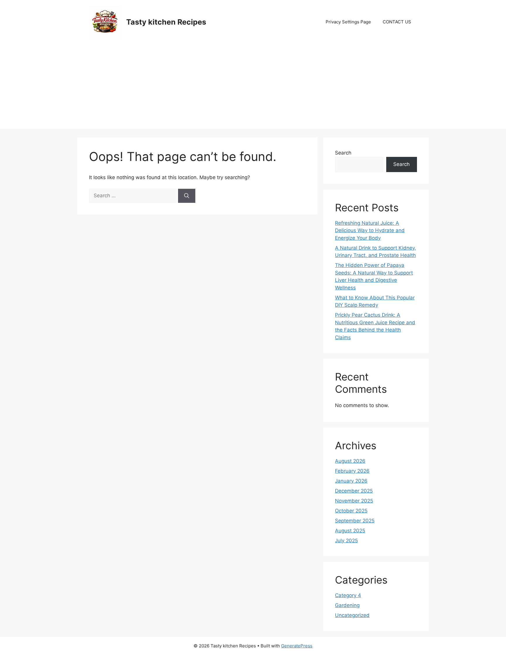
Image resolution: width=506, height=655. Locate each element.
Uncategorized (352, 615)
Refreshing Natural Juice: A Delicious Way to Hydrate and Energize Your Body (370, 230)
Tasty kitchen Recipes (166, 22)
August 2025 (350, 531)
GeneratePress (296, 646)
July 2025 (346, 540)
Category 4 (348, 595)
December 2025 (354, 491)
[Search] (186, 196)
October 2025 (351, 511)
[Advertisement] (253, 88)
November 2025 (354, 501)
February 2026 (352, 471)
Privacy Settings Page (348, 22)
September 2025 (355, 521)
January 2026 (351, 481)
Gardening (347, 605)
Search (343, 153)
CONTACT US (397, 22)
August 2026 (350, 461)
